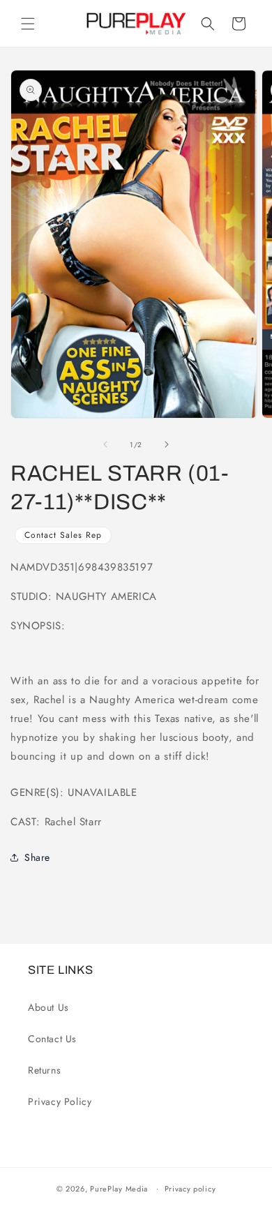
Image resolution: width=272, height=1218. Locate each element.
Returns (44, 1070)
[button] (28, 23)
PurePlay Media (119, 1188)
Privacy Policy (59, 1101)
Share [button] (37, 857)
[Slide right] (166, 444)
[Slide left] (105, 444)
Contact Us (52, 1039)
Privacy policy (190, 1188)
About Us (48, 1007)
